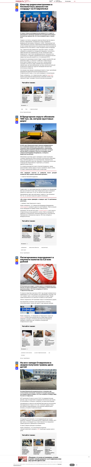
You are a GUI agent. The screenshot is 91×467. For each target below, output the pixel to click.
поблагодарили (24, 207)
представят (50, 75)
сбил (38, 429)
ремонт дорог (23, 249)
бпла (26, 109)
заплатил (22, 317)
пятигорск (23, 355)
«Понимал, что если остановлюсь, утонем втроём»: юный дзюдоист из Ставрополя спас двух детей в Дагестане (44, 458)
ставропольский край (33, 109)
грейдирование (24, 247)
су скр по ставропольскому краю (40, 352)
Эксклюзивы (68, 1)
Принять (72, 464)
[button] (22, 459)
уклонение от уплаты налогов (26, 352)
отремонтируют (43, 210)
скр (49, 352)
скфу (22, 109)
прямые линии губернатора (34, 247)
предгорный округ (44, 247)
